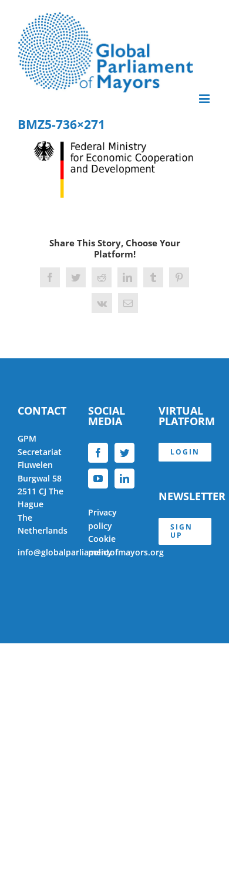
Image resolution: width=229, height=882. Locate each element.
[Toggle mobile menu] (205, 99)
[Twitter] (124, 453)
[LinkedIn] (124, 479)
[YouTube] (98, 479)
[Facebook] (98, 453)
